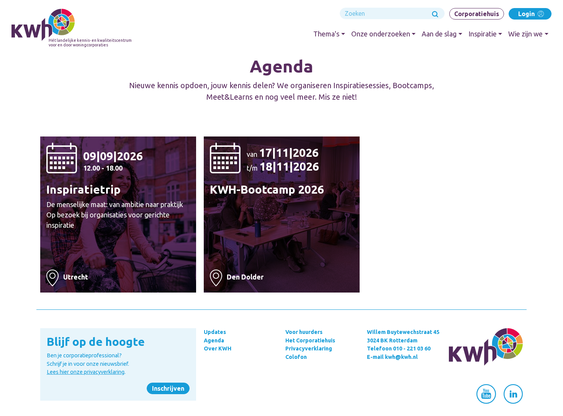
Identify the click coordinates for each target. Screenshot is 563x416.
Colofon (296, 357)
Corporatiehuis (476, 13)
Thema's (326, 34)
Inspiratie (482, 34)
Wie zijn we (525, 34)
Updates (215, 332)
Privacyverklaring (308, 348)
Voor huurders (303, 332)
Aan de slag (439, 34)
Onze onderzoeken (380, 34)
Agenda (214, 340)
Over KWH (217, 348)
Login (527, 13)
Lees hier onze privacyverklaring (85, 372)
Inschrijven (168, 388)
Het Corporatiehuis (310, 340)
